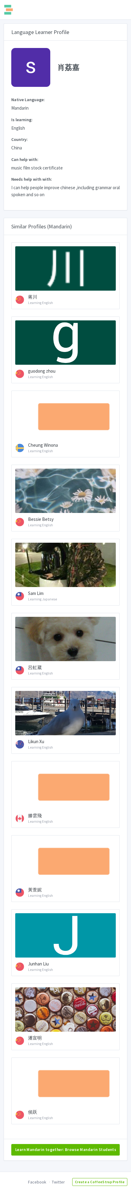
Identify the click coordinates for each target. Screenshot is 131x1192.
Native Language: (28, 99)
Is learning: (22, 119)
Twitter (58, 1182)
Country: (19, 139)
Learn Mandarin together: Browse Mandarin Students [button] (65, 1149)
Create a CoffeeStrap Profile (100, 1182)
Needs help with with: (31, 179)
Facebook (37, 1182)
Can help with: (24, 159)
